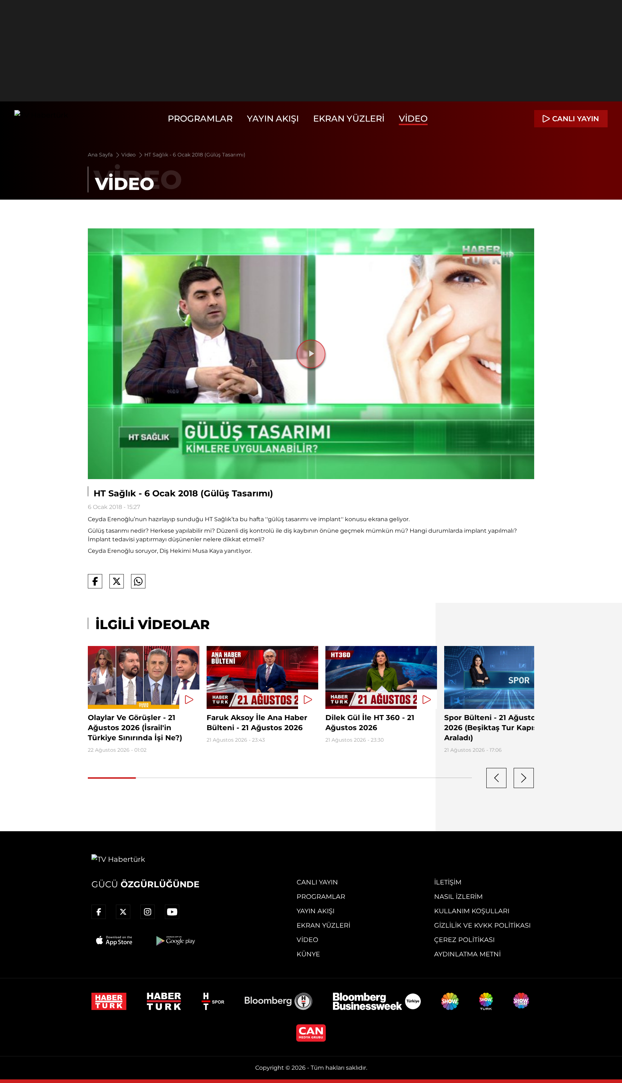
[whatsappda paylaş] (138, 581)
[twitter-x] (123, 912)
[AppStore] (114, 940)
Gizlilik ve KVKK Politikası (482, 925)
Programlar (200, 118)
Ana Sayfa (101, 154)
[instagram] (147, 912)
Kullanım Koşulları (471, 911)
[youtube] (172, 912)
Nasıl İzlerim (458, 897)
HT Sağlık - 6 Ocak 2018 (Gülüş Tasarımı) (194, 154)
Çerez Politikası (464, 940)
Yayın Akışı (273, 118)
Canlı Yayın (317, 882)
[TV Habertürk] (41, 118)
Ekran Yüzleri (348, 118)
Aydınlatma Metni (467, 954)
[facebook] (98, 912)
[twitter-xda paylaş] (116, 581)
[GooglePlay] (175, 940)
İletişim (447, 882)
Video (413, 118)
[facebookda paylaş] (95, 581)
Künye (308, 954)
